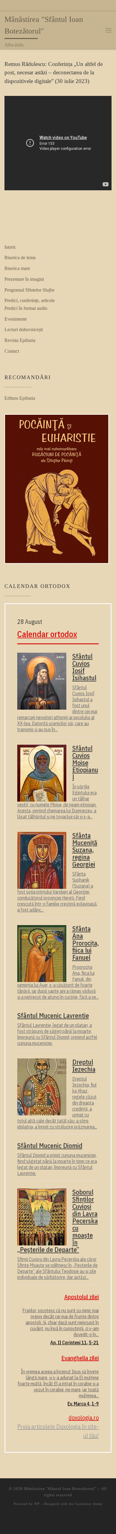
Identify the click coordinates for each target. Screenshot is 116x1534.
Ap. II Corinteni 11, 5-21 (74, 1343)
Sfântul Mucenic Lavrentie (53, 1015)
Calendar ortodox (47, 633)
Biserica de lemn (20, 257)
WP (37, 1504)
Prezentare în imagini (24, 279)
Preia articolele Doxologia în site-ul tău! (58, 1431)
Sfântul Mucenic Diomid (49, 1145)
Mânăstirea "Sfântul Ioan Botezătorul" (60, 1488)
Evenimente (15, 319)
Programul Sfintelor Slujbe (29, 290)
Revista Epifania (19, 340)
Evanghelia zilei (80, 1358)
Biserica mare (17, 268)
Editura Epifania (19, 398)
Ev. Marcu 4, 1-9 (83, 1404)
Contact (11, 351)
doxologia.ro (83, 1418)
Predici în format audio (25, 308)
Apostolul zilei (81, 1297)
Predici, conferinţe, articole (29, 300)
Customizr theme (89, 1504)
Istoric (10, 247)
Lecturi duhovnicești (23, 329)
